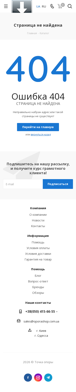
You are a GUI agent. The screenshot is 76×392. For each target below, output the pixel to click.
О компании (38, 214)
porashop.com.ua (47, 321)
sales (27, 321)
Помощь (38, 242)
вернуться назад (41, 134)
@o (33, 321)
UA (38, 6)
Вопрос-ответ (38, 281)
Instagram (38, 377)
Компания (38, 208)
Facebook (28, 377)
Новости (38, 220)
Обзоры (38, 293)
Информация (38, 236)
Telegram (48, 377)
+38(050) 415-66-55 (40, 311)
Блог (38, 275)
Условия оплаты (38, 248)
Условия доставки (38, 254)
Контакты (38, 226)
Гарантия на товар (38, 259)
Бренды (38, 287)
